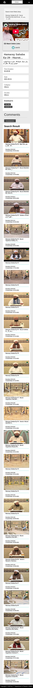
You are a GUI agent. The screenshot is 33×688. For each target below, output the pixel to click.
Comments (10, 121)
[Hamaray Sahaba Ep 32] (16, 505)
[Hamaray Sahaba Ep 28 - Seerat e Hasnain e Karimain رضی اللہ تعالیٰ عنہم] (16, 551)
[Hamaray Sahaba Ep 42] (16, 277)
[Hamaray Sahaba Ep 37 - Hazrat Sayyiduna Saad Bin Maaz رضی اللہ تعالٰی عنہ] (16, 390)
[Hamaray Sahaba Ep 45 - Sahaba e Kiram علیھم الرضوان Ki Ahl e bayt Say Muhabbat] (16, 207)
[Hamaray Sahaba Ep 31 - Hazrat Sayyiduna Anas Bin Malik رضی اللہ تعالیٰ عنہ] (16, 527)
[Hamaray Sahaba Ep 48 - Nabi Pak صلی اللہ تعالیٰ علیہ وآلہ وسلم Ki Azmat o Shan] (16, 136)
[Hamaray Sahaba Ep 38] (16, 367)
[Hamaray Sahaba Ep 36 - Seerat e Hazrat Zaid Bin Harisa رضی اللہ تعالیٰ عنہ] (16, 413)
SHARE (8, 106)
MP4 (7, 104)
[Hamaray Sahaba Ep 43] (16, 255)
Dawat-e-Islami (9, 11)
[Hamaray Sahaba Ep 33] (16, 483)
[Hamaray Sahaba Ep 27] (16, 575)
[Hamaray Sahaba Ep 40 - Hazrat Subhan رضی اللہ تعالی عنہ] (16, 321)
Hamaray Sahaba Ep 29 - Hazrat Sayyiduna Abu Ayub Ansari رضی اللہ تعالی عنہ (15, 17)
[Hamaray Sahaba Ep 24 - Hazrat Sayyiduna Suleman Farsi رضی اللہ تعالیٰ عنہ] (16, 643)
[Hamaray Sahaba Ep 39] (16, 345)
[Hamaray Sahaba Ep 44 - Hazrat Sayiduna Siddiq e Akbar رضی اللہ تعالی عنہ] (16, 231)
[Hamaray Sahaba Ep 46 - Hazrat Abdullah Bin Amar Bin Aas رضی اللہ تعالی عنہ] (16, 183)
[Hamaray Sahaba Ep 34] (16, 461)
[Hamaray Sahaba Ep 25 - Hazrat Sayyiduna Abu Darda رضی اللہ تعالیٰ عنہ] (16, 619)
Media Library (17, 11)
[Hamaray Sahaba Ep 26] (16, 597)
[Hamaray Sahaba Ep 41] (16, 299)
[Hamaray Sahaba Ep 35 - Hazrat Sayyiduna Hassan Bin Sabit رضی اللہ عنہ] (16, 437)
